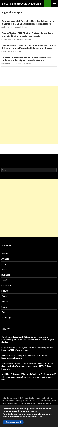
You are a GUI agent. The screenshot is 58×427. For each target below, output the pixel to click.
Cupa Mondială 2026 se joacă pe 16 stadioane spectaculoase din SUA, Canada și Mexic (27, 348)
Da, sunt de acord (13, 422)
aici (41, 416)
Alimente (5, 253)
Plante (4, 296)
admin (18, 51)
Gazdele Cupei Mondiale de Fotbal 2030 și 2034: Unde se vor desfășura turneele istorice (26, 59)
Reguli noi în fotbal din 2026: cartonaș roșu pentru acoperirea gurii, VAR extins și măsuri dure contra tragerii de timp (27, 339)
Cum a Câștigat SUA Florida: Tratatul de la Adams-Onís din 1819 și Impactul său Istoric (27, 34)
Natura (4, 290)
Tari (3, 312)
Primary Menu (54, 3)
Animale (5, 258)
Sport (4, 306)
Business (5, 274)
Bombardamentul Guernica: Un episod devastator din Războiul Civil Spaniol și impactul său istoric (27, 22)
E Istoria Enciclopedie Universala (21, 3)
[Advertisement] (29, 115)
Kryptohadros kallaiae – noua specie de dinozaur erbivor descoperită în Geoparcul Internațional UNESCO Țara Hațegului (27, 366)
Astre (4, 269)
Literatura (6, 285)
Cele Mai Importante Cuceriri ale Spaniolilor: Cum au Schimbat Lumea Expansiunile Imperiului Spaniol (28, 46)
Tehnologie (6, 317)
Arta (3, 264)
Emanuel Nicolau (20, 27)
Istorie (4, 280)
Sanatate (5, 301)
